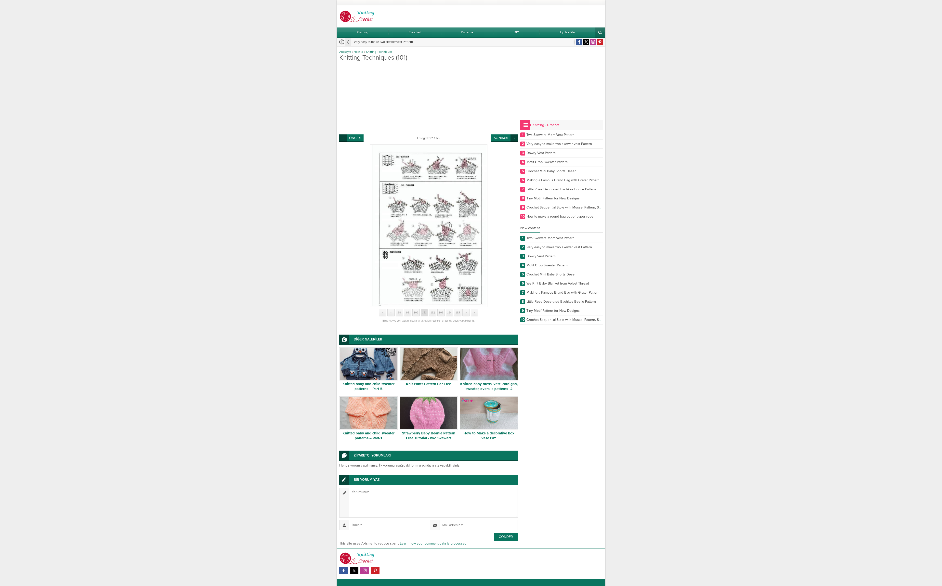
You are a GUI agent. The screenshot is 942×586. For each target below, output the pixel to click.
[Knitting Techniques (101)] (428, 225)
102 (433, 312)
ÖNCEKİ (355, 138)
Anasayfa (345, 51)
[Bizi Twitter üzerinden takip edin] (586, 42)
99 (407, 312)
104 (449, 312)
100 (416, 312)
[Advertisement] (428, 97)
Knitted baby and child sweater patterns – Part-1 (368, 435)
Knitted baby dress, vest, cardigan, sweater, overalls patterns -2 (489, 386)
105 (458, 312)
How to (358, 51)
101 (424, 312)
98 (399, 312)
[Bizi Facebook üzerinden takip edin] (579, 42)
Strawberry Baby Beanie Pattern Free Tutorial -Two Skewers (428, 435)
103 (441, 312)
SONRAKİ (501, 138)
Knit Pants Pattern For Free (428, 384)
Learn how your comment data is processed (433, 543)
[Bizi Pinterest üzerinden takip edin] (600, 42)
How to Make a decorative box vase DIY (488, 435)
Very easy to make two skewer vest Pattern (383, 42)
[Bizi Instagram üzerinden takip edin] (593, 42)
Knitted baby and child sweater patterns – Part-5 (368, 386)
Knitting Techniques (379, 51)
